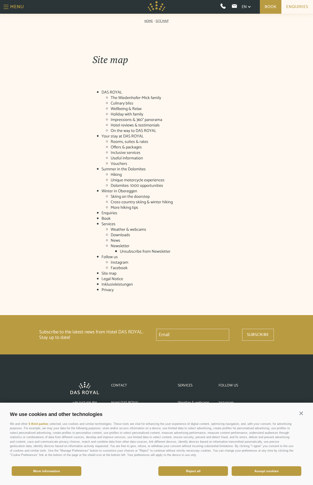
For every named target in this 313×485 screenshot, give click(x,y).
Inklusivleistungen (117, 284)
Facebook (119, 268)
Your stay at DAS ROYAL (123, 136)
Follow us (110, 257)
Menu (17, 7)
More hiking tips (124, 207)
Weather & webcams (128, 229)
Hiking (116, 174)
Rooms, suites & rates (129, 141)
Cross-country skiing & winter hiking (142, 202)
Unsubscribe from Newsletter (145, 251)
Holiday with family (127, 114)
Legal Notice (112, 279)
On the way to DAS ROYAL (133, 130)
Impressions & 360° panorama (136, 119)
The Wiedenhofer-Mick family (136, 97)
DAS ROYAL (112, 92)
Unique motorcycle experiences (138, 180)
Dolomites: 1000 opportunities (137, 185)
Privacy (108, 290)
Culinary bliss (122, 103)
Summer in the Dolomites (124, 169)
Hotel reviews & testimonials (135, 125)
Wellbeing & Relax (126, 108)
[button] (301, 413)
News (115, 240)
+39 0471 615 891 (84, 402)
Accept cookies (266, 471)
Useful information (127, 158)
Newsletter (120, 246)
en (244, 7)
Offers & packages (126, 147)
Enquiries (297, 6)
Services (108, 224)
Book (271, 6)
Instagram (119, 262)
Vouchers (119, 163)
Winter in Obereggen (119, 191)
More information (46, 471)
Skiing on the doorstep (130, 196)
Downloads (120, 235)
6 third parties (38, 424)
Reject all (193, 471)
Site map (109, 273)
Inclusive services (125, 152)
